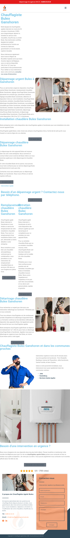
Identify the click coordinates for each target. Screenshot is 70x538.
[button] (65, 8)
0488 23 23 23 (46, 2)
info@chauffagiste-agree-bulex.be (18, 517)
